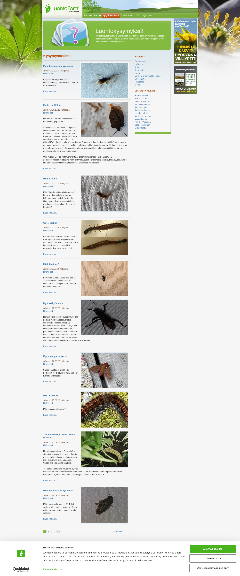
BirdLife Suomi (141, 95)
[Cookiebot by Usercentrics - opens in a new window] (21, 569)
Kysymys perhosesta (55, 356)
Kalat (137, 67)
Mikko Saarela (141, 119)
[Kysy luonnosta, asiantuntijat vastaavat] (111, 15)
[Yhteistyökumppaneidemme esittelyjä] (127, 15)
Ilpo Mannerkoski (142, 104)
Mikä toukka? (50, 395)
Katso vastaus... (50, 91)
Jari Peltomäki (141, 107)
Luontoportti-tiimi (142, 113)
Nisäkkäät (139, 82)
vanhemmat (119, 531)
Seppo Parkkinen (142, 125)
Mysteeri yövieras (53, 303)
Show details (50, 569)
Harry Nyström (141, 98)
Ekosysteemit (140, 61)
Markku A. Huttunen (143, 116)
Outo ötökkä (50, 223)
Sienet (137, 85)
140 (58, 532)
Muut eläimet (140, 79)
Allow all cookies (212, 548)
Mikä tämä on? (51, 264)
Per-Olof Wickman (143, 122)
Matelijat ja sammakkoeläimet (148, 76)
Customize (211, 558)
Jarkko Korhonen (142, 110)
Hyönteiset (48, 74)
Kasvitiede (139, 70)
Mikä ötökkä (50, 178)
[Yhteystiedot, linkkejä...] (138, 15)
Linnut (137, 73)
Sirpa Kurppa (140, 128)
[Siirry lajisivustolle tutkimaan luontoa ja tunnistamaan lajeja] (147, 15)
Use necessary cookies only (213, 568)
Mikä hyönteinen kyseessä (58, 66)
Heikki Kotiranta (142, 101)
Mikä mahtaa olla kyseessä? (59, 490)
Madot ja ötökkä (52, 105)
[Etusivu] (87, 15)
